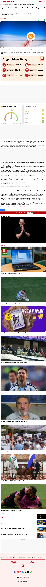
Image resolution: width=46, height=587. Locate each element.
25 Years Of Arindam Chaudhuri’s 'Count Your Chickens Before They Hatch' (15, 522)
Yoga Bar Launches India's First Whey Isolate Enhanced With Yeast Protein (14, 332)
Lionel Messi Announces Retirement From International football (12, 391)
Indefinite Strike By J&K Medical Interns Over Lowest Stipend (12, 451)
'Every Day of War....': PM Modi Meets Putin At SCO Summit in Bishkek (13, 480)
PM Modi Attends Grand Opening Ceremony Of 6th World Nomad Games (14, 362)
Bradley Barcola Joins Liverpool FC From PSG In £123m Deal (11, 510)
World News (2, 482)
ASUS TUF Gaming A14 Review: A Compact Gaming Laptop (11, 273)
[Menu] (44, 1)
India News (2, 452)
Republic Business (3, 20)
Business (28, 169)
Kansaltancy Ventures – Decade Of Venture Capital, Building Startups (14, 534)
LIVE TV (41, 1)
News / (1, 4)
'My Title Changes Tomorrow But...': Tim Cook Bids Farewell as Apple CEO (14, 244)
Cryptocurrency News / (11, 4)
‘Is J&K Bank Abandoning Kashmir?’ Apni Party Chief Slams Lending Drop (14, 421)
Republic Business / (5, 4)
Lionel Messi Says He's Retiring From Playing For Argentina (11, 303)
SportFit (2, 304)
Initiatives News (3, 334)
